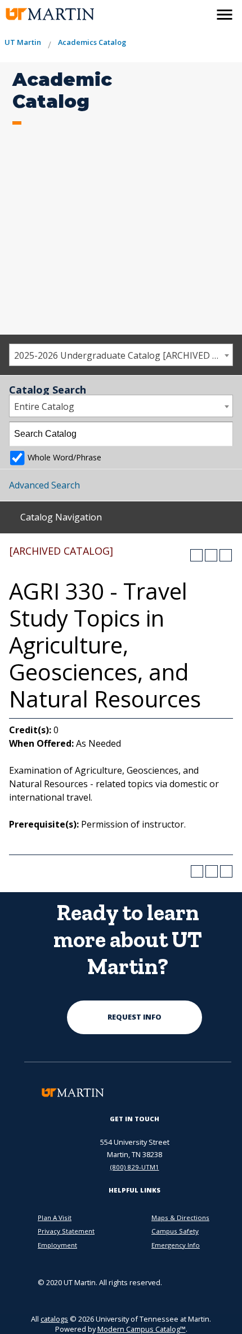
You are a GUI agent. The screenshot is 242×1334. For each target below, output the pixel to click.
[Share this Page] (196, 555)
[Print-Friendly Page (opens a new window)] (211, 555)
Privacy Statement (66, 1231)
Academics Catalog (92, 42)
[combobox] (121, 355)
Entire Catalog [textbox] (44, 406)
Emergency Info (175, 1245)
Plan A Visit (54, 1217)
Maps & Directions (180, 1217)
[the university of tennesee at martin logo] (48, 14)
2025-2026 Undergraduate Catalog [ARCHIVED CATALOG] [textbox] (123, 355)
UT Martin (23, 42)
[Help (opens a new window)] (225, 555)
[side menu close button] (224, 15)
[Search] (221, 434)
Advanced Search (44, 485)
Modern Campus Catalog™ (141, 1329)
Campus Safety (175, 1231)
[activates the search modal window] (200, 12)
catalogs (54, 1319)
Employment (57, 1245)
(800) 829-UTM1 (134, 1167)
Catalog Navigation (61, 517)
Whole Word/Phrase (64, 457)
